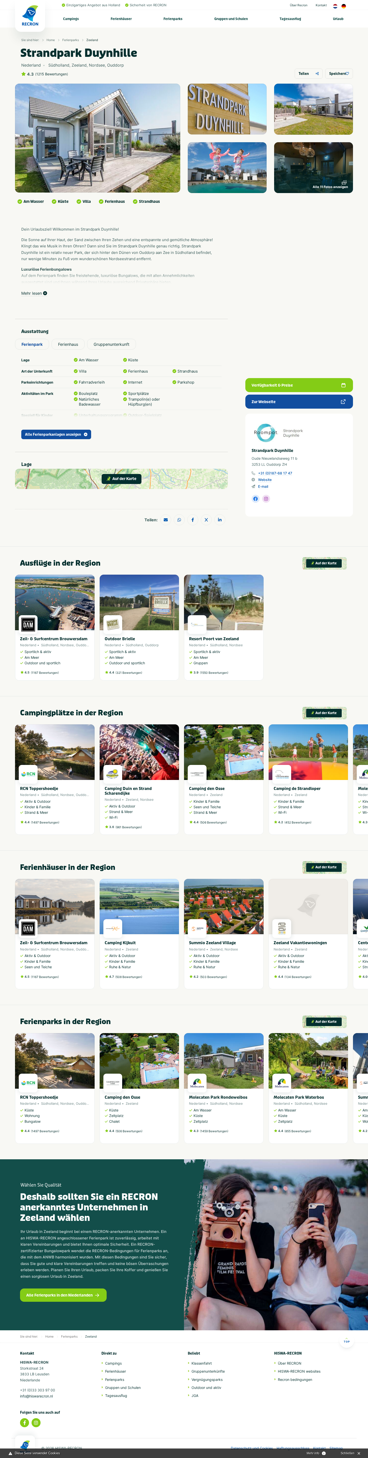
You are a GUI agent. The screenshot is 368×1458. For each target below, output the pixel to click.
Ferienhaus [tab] (68, 344)
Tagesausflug (290, 19)
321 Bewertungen (128, 673)
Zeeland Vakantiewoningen (300, 942)
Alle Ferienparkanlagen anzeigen (53, 434)
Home (51, 40)
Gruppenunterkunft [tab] (111, 344)
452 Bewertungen (297, 822)
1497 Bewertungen (45, 822)
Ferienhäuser (121, 19)
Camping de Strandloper (297, 788)
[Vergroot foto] (227, 109)
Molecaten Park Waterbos (299, 1097)
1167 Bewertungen (45, 673)
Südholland (49, 645)
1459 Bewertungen (214, 1131)
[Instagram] (36, 1422)
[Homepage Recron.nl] (25, 1446)
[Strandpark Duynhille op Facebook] (256, 499)
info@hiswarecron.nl (36, 1396)
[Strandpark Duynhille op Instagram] (266, 499)
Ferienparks (172, 19)
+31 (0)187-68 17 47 (275, 473)
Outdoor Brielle (120, 638)
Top (347, 1341)
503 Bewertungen (213, 977)
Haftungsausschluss (293, 1448)
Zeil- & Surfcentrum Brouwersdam (53, 638)
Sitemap (336, 1448)
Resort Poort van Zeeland (214, 638)
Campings (71, 19)
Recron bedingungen (295, 1379)
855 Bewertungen (297, 1131)
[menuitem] (71, 19)
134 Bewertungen (297, 977)
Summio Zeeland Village (212, 942)
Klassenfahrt (202, 1363)
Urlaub (338, 19)
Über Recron (298, 5)
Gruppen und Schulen (231, 19)
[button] (345, 782)
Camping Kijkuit (120, 942)
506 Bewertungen (213, 822)
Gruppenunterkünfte (208, 1371)
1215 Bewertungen (51, 74)
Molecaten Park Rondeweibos (218, 1097)
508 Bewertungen (128, 977)
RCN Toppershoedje (39, 788)
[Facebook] (24, 1422)
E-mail (263, 486)
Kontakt (321, 5)
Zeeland (92, 40)
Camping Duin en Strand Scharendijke (128, 791)
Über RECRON (289, 1363)
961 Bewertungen (128, 827)
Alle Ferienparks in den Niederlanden (59, 1295)
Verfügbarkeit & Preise (272, 385)
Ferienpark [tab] (32, 344)
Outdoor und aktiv (206, 1387)
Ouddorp (83, 645)
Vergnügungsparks (207, 1379)
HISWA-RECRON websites (299, 1371)
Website (265, 479)
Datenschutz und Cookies (252, 1448)
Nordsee (67, 645)
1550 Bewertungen (214, 673)
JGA (195, 1395)
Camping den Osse (207, 788)
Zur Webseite (264, 401)
